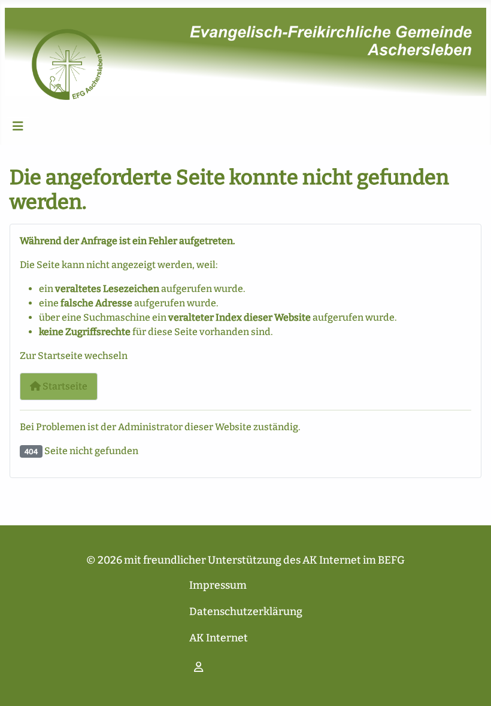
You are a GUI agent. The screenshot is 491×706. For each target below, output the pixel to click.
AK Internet (218, 638)
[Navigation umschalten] (18, 126)
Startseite (64, 386)
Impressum (218, 585)
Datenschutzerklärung (245, 611)
